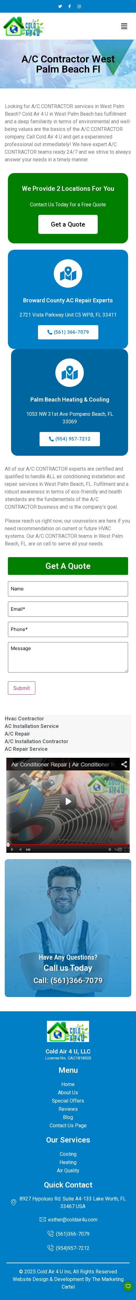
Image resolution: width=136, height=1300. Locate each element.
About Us (68, 1093)
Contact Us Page (68, 1126)
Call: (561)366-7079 (68, 980)
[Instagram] (79, 6)
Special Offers (68, 1101)
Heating (68, 1162)
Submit (21, 688)
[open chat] (125, 1289)
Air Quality (68, 1171)
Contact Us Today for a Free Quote (68, 205)
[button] (124, 26)
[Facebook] (70, 6)
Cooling (68, 1154)
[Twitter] (60, 6)
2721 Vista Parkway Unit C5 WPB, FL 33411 (68, 315)
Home (68, 1084)
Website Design (30, 1279)
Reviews (68, 1109)
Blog (68, 1117)
